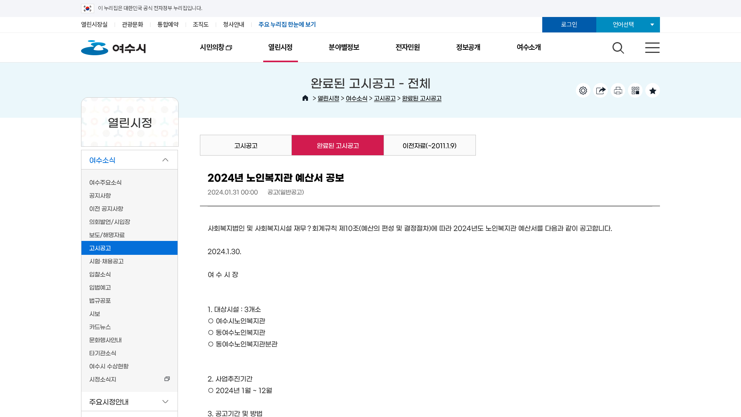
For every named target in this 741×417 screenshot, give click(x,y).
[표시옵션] (583, 90)
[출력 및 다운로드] (618, 90)
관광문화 (132, 24)
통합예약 (168, 24)
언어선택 (623, 24)
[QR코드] (635, 90)
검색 (617, 46)
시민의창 (203, 52)
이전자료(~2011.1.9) (430, 145)
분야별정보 (344, 47)
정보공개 (468, 47)
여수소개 (529, 47)
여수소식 (356, 98)
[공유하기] (600, 90)
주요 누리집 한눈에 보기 (287, 24)
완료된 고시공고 (422, 98)
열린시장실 (94, 24)
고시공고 (385, 98)
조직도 (201, 24)
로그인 (569, 24)
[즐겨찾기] (652, 90)
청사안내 (233, 24)
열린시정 (280, 47)
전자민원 (408, 47)
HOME (305, 98)
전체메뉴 (645, 46)
